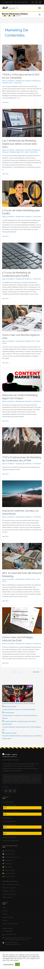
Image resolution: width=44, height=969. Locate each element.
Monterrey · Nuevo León (8, 887)
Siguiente (37, 672)
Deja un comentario (8, 80)
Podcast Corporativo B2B (9, 826)
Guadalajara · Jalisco (8, 891)
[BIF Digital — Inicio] (10, 8)
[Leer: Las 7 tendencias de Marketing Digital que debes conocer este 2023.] (22, 123)
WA (40, 2)
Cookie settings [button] (8, 964)
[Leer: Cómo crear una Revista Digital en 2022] (22, 318)
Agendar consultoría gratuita (10, 923)
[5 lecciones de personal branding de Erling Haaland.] (17, 693)
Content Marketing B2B (8, 821)
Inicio (4, 907)
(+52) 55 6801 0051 (21, 2)
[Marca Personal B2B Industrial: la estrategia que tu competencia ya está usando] (9, 733)
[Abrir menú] (39, 8)
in (32, 2)
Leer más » (5, 102)
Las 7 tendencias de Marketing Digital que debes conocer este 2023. (19, 143)
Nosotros (5, 910)
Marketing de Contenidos (24, 80)
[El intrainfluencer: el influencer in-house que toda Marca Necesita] (8, 712)
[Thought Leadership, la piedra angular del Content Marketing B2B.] (22, 722)
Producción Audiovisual (9, 832)
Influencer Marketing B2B (9, 837)
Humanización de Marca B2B (10, 840)
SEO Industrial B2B (7, 802)
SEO (11, 83)
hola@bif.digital (7, 2)
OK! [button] (17, 964)
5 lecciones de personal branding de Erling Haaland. (18, 703)
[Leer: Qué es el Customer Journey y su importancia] (22, 493)
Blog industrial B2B (7, 917)
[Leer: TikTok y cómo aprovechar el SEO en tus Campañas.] (22, 57)
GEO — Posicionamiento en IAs (11, 813)
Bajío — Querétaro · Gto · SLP (10, 884)
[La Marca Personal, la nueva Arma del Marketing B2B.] (9, 706)
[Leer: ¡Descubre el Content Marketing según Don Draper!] (22, 380)
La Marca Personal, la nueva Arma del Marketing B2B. (18, 709)
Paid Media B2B (6, 818)
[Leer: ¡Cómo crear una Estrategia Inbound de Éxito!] (22, 620)
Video (26, 152)
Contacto (5, 920)
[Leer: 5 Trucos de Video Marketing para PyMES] (22, 193)
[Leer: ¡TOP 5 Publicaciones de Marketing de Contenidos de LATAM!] (22, 440)
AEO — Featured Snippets (9, 806)
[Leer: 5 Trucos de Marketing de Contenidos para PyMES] (22, 256)
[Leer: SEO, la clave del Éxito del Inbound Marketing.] (22, 556)
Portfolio (4, 914)
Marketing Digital (15, 152)
